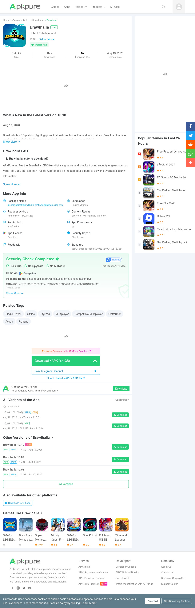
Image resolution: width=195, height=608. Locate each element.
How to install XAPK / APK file (64, 378)
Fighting (23, 321)
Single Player (13, 314)
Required (12, 237)
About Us (166, 566)
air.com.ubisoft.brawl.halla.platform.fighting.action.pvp (35, 204)
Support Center (169, 584)
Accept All (153, 600)
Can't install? (122, 399)
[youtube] (29, 588)
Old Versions (46, 39)
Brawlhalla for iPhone (19, 502)
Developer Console (126, 566)
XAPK (54, 27)
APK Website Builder (127, 572)
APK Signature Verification (93, 572)
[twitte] (24, 588)
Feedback (14, 244)
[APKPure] (25, 7)
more (86, 205)
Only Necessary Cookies (176, 600)
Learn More (89, 603)
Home (6, 20)
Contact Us (167, 572)
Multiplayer (62, 314)
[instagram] (18, 588)
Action (26, 20)
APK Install (84, 566)
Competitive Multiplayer (88, 314)
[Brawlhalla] (14, 35)
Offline (31, 314)
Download (121, 388)
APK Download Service (91, 578)
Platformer (114, 314)
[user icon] (179, 6)
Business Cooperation (173, 578)
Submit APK (122, 578)
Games (16, 20)
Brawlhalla (37, 20)
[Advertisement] (163, 73)
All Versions (66, 484)
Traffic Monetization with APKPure (134, 584)
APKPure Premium (88, 584)
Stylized (45, 314)
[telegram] (12, 588)
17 (73, 226)
